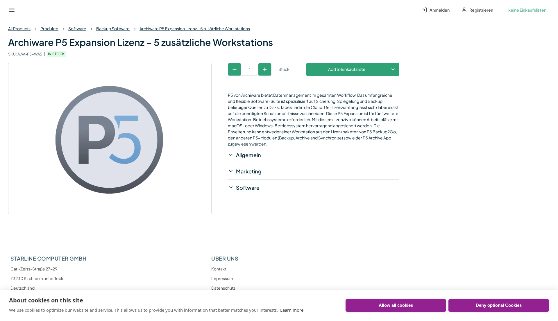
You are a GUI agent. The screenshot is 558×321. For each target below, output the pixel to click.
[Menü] (12, 9)
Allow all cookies (396, 305)
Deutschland (22, 287)
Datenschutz (223, 287)
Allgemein (248, 155)
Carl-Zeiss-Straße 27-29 (33, 268)
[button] (393, 69)
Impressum (222, 278)
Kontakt (218, 268)
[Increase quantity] (264, 69)
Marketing (249, 171)
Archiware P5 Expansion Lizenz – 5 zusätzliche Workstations (195, 28)
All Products (19, 28)
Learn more (291, 310)
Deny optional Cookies (499, 305)
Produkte (49, 28)
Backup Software (113, 28)
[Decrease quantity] (234, 69)
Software (77, 28)
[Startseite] (25, 9)
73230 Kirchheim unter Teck (36, 278)
